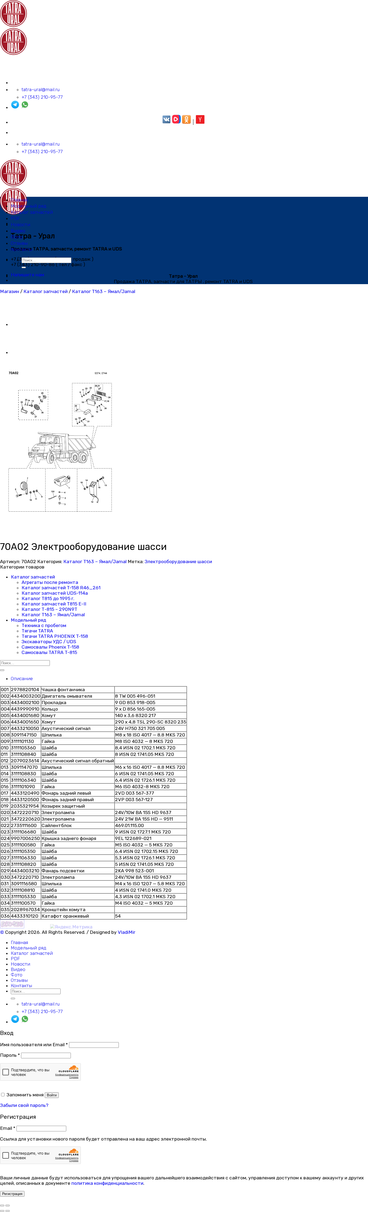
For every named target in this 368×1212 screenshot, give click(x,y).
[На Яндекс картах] (200, 122)
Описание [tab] (22, 678)
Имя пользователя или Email (34, 1044)
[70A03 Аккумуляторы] (24, 324)
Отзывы (19, 243)
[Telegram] (15, 107)
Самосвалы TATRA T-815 (49, 652)
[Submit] (24, 267)
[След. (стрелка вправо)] (7, 1211)
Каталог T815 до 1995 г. (48, 598)
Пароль (10, 1055)
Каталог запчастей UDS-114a (55, 593)
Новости (20, 224)
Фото (16, 237)
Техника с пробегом (44, 625)
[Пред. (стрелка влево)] (2, 1211)
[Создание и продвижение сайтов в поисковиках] (12, 926)
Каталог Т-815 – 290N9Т (49, 609)
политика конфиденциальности (107, 1183)
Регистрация (12, 1194)
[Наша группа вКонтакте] (166, 122)
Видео (18, 230)
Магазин (9, 291)
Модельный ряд (28, 206)
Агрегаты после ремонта (50, 582)
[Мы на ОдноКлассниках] (186, 122)
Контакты (21, 249)
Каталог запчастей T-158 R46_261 (61, 587)
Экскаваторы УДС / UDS (49, 641)
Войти (52, 1095)
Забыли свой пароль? (24, 1105)
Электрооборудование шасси (178, 561)
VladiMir (126, 932)
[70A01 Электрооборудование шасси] (24, 352)
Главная (19, 199)
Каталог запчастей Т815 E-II (54, 604)
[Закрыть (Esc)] (2, 1205)
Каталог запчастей (32, 212)
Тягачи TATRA (37, 630)
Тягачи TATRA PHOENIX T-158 (55, 636)
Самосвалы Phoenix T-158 (50, 647)
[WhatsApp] (24, 107)
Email (7, 1128)
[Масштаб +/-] (7, 1205)
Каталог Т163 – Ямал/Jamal (103, 291)
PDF (15, 218)
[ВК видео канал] (176, 122)
